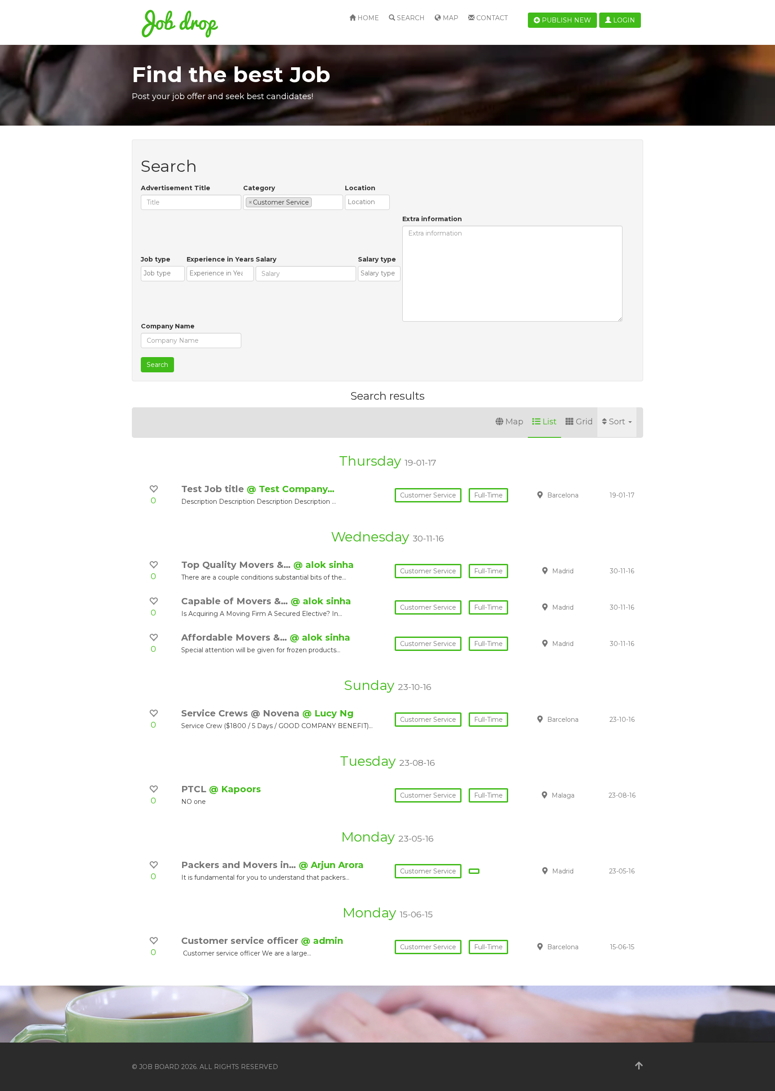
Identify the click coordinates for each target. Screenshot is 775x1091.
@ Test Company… (291, 489)
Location (360, 188)
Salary (266, 259)
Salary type (377, 259)
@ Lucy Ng (327, 713)
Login (623, 20)
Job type (155, 259)
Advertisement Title (175, 188)
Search (410, 18)
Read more (579, 495)
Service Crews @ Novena (241, 713)
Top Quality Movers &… (237, 564)
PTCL (195, 789)
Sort (618, 422)
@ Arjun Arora (331, 865)
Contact (491, 18)
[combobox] (293, 202)
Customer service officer (241, 940)
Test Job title (214, 489)
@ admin (322, 940)
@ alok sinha (323, 564)
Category (259, 188)
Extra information (432, 219)
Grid (584, 422)
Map (449, 18)
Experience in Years (220, 259)
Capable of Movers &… (236, 601)
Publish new (565, 20)
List (550, 422)
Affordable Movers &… (235, 637)
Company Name (168, 326)
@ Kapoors (235, 789)
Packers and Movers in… (240, 865)
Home (367, 18)
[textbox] (316, 201)
